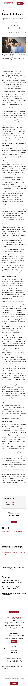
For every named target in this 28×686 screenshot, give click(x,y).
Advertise (8, 666)
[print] (25, 33)
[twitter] (14, 33)
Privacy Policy (23, 666)
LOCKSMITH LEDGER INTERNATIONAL (14, 661)
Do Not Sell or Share (15, 666)
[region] (14, 681)
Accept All (14, 683)
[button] (3, 3)
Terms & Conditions (6, 668)
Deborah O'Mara (14, 23)
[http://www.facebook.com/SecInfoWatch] (11, 652)
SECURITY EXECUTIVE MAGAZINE (14, 658)
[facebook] (9, 33)
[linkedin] (11, 33)
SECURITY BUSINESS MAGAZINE (14, 660)
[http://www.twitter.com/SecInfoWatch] (14, 652)
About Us (3, 666)
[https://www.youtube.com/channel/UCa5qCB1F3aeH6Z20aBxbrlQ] (16, 652)
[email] (18, 33)
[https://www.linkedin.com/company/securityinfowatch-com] (13, 652)
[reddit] (16, 33)
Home (3, 10)
